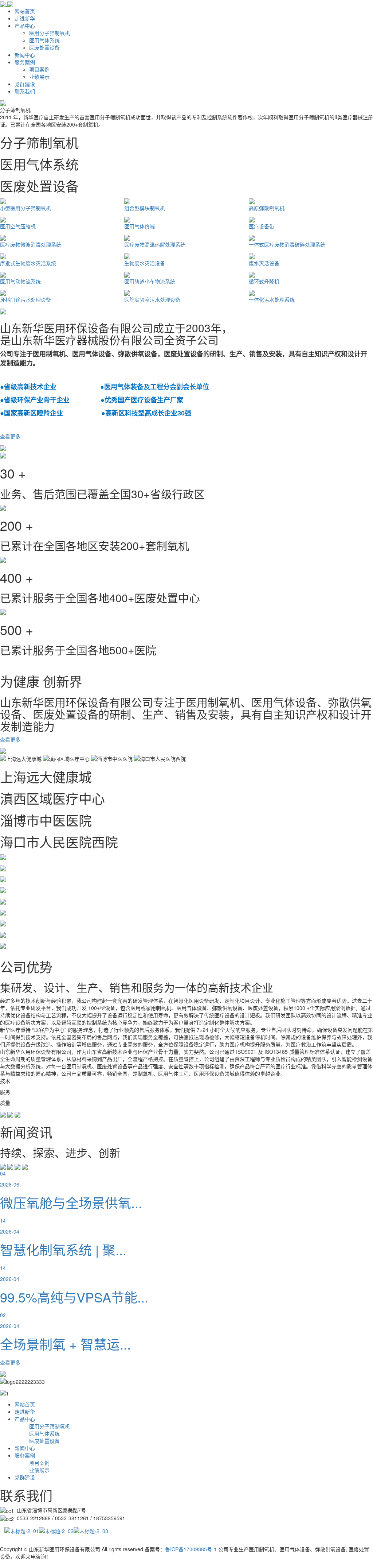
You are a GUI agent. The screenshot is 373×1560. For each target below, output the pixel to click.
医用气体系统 (44, 40)
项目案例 (39, 69)
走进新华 (25, 18)
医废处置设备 (44, 47)
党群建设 (25, 84)
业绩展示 (39, 76)
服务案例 (25, 62)
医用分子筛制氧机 (49, 32)
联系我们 (25, 91)
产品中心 (25, 25)
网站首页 (25, 11)
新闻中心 (25, 54)
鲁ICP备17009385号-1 (191, 1549)
